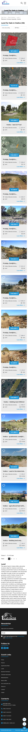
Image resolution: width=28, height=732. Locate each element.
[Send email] (24, 728)
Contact (3, 689)
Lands (2, 668)
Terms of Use (8, 637)
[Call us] (24, 719)
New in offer (4, 680)
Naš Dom (3, 17)
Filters (17, 27)
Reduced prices (4, 677)
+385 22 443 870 (7, 708)
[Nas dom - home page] (8, 616)
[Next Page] (16, 559)
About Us (3, 686)
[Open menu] (25, 3)
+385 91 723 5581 (7, 715)
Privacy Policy (20, 636)
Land (18, 17)
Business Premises (5, 671)
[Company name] (5, 3)
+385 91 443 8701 (7, 712)
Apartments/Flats (5, 665)
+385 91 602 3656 (7, 719)
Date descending (6, 27)
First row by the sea (5, 683)
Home (2, 659)
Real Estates (11, 17)
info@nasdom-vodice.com (9, 723)
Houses (3, 662)
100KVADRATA (24, 730)
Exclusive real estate (6, 674)
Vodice (2, 692)
